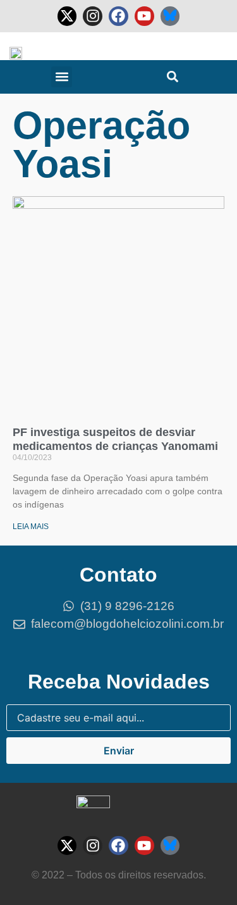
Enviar (119, 750)
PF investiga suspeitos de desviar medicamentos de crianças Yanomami (115, 439)
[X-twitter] (67, 16)
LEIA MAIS (31, 526)
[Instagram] (92, 16)
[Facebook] (118, 16)
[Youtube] (144, 16)
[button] (61, 76)
